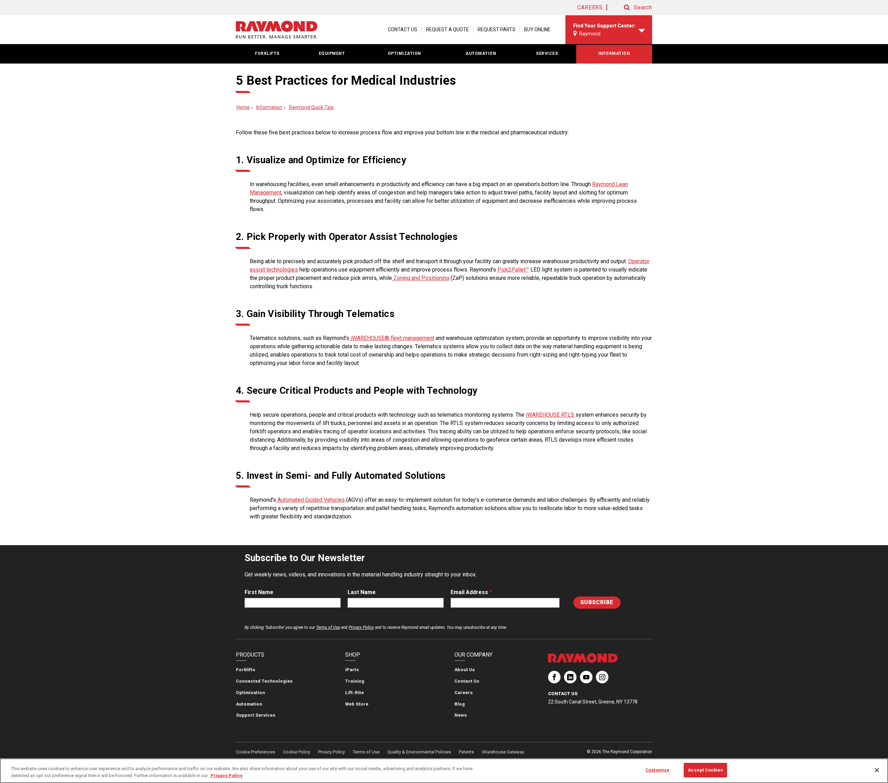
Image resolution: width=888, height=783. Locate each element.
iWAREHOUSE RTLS (550, 414)
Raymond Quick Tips (311, 107)
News (460, 715)
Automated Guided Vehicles (310, 500)
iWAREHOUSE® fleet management (391, 338)
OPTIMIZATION (404, 53)
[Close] (877, 770)
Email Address (471, 592)
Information (269, 107)
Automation (249, 704)
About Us (464, 669)
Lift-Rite (354, 692)
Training (354, 681)
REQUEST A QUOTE (447, 29)
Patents (466, 752)
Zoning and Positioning (420, 278)
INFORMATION (614, 53)
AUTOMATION (481, 53)
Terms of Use (328, 627)
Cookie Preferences (255, 752)
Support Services (255, 715)
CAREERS (590, 7)
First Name (259, 592)
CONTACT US (402, 29)
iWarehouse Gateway (503, 752)
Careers (463, 692)
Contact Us (466, 681)
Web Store (356, 704)
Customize (657, 770)
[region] (444, 770)
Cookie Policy (296, 752)
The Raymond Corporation (554, 680)
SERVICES (547, 53)
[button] (631, 7)
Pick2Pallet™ (513, 269)
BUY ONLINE (537, 29)
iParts (352, 669)
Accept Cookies (705, 770)
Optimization (250, 692)
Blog (459, 704)
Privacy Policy (361, 627)
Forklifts (245, 669)
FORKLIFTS (267, 53)
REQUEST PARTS (496, 29)
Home (243, 107)
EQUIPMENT (332, 53)
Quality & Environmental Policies (419, 752)
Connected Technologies (264, 681)
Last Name (362, 592)
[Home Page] (276, 29)
